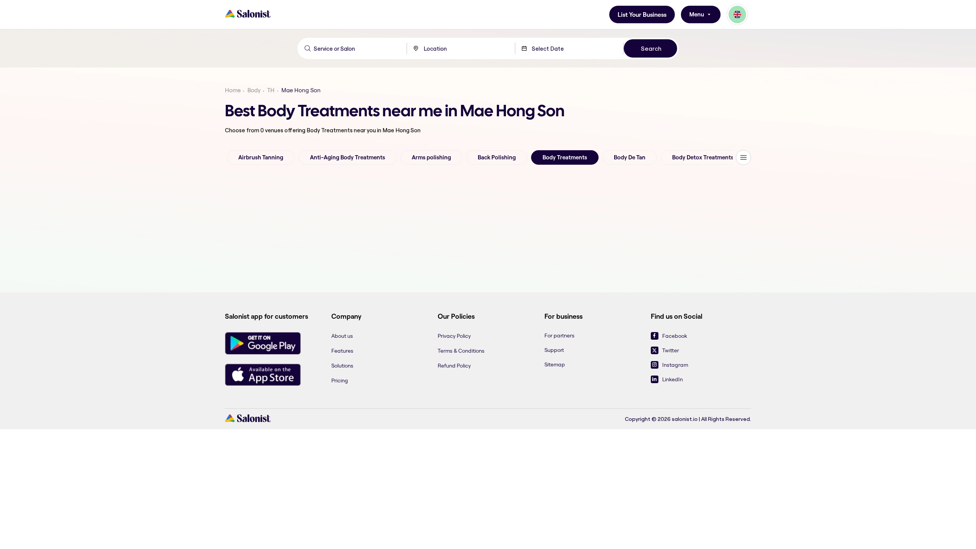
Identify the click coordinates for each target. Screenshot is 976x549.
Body (253, 90)
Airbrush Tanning (260, 157)
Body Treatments (565, 157)
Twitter (670, 350)
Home (233, 90)
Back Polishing (497, 157)
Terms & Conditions (461, 350)
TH (270, 90)
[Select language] (737, 14)
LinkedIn (672, 379)
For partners (559, 335)
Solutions (342, 365)
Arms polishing (431, 157)
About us (342, 335)
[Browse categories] (743, 157)
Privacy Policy (454, 335)
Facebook (674, 335)
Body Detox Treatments (703, 157)
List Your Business (642, 14)
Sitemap (554, 364)
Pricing (339, 380)
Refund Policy (454, 365)
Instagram (675, 364)
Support (554, 350)
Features (342, 350)
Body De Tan (629, 157)
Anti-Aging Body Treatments (347, 157)
